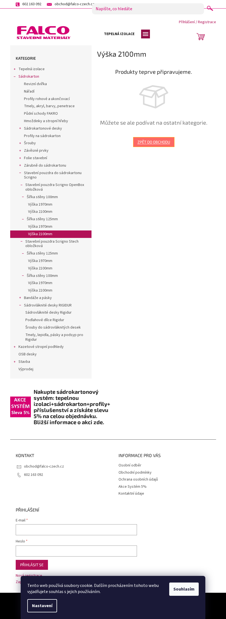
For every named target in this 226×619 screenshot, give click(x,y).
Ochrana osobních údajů (138, 479)
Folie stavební (35, 158)
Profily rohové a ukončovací (47, 99)
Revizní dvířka (35, 84)
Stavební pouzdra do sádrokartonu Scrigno (53, 175)
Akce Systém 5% (133, 486)
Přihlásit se (32, 564)
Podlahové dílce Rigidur (44, 320)
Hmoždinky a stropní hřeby (46, 121)
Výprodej (25, 369)
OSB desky (27, 354)
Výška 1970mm (40, 204)
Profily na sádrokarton (42, 136)
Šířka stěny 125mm (42, 219)
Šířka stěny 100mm (42, 197)
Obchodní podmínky (135, 472)
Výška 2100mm (40, 211)
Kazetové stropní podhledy (41, 347)
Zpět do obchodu (154, 142)
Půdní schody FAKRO (41, 113)
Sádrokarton (28, 76)
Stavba (24, 361)
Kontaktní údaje (131, 493)
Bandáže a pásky (38, 298)
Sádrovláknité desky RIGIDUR (48, 305)
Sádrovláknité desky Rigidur (48, 312)
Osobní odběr (130, 465)
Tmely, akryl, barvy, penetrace (49, 106)
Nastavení (42, 606)
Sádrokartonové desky (43, 128)
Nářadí (29, 91)
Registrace (207, 22)
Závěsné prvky (36, 150)
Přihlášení (187, 22)
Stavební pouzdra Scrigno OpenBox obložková (54, 187)
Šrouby (30, 143)
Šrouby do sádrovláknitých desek (53, 327)
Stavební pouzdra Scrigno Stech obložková (52, 244)
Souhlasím (184, 589)
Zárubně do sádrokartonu (45, 165)
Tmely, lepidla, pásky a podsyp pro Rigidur (54, 337)
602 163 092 (33, 475)
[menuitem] (119, 34)
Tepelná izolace (31, 69)
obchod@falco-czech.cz (44, 466)
